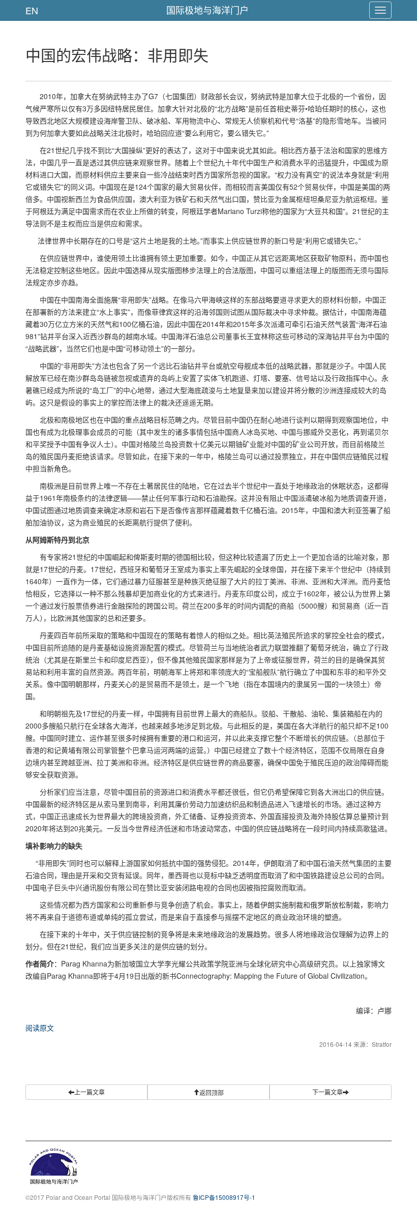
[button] (208, 1092)
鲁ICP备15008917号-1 (224, 1197)
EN (31, 10)
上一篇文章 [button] (89, 1092)
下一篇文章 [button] (327, 1092)
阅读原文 (39, 1027)
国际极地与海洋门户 (207, 9)
